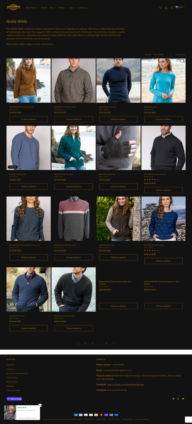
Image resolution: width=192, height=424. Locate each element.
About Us (10, 365)
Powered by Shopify (75, 419)
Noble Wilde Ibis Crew (150, 107)
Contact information (142, 419)
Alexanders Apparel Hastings (58, 419)
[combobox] (180, 7)
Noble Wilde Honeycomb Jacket (63, 174)
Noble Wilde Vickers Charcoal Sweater (155, 174)
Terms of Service (13, 390)
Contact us (10, 369)
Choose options (28, 119)
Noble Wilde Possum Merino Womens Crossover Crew (24, 245)
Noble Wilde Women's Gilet (107, 245)
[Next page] (113, 343)
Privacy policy (12, 377)
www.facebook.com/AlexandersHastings (125, 384)
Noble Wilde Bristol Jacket (16, 316)
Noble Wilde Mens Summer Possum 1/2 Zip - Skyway (162, 282)
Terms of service (114, 419)
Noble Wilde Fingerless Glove (107, 174)
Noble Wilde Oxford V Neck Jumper (64, 316)
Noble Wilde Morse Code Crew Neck (154, 245)
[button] (32, 7)
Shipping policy (127, 419)
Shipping (10, 386)
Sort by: (148, 54)
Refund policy (12, 382)
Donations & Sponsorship (17, 373)
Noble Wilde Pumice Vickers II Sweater (65, 107)
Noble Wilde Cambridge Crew (17, 174)
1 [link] (78, 343)
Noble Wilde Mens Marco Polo (107, 107)
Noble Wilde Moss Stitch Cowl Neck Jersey (21, 107)
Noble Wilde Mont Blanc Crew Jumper (65, 245)
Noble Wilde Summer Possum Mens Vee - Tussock (115, 282)
